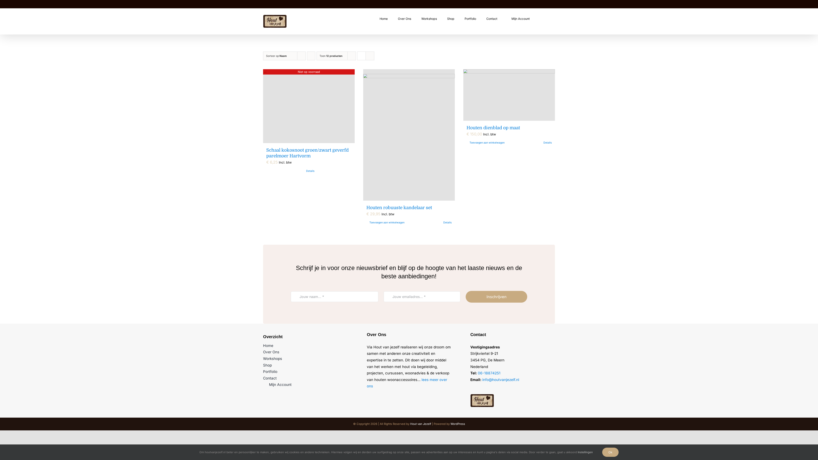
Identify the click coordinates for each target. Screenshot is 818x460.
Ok (610, 452)
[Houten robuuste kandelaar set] (409, 135)
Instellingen (586, 452)
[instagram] (478, 388)
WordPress (458, 424)
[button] (554, 18)
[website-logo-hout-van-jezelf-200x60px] (482, 396)
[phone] (492, 388)
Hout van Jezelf (420, 424)
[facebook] (471, 388)
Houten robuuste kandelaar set (399, 207)
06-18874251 (489, 373)
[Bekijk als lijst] (370, 56)
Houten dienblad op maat (493, 127)
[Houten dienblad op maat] (509, 95)
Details (310, 170)
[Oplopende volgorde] (311, 56)
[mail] (485, 388)
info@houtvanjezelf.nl (500, 380)
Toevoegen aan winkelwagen (387, 222)
